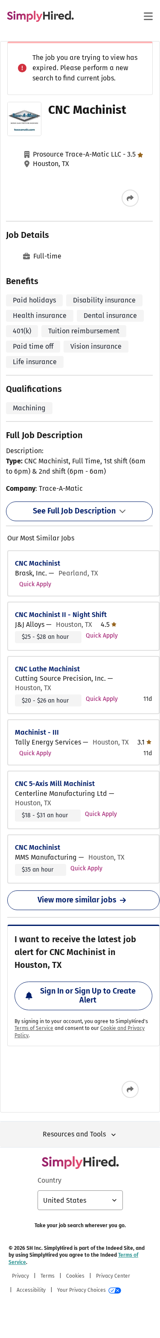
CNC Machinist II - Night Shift (61, 615)
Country (49, 1180)
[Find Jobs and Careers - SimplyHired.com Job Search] (40, 16)
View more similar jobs (77, 900)
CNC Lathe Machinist (47, 669)
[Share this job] (130, 198)
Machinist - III (37, 732)
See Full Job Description (74, 511)
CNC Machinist (37, 563)
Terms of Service (34, 1028)
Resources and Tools (74, 1134)
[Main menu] (148, 16)
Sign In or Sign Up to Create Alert (88, 995)
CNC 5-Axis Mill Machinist (55, 784)
